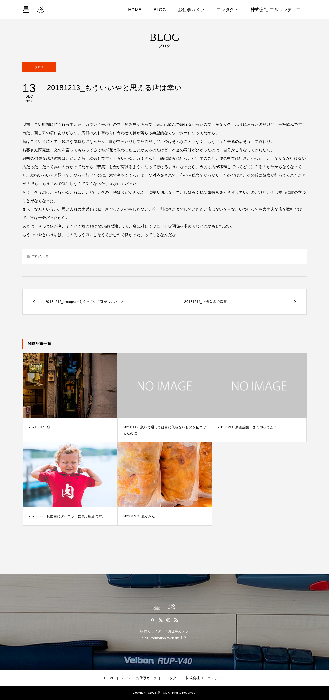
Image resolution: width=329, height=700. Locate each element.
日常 (46, 256)
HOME (134, 9)
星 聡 (33, 9)
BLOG (160, 9)
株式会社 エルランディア (276, 9)
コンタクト (228, 9)
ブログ (39, 67)
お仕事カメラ (191, 9)
